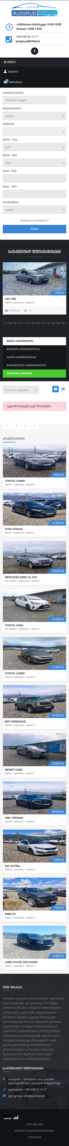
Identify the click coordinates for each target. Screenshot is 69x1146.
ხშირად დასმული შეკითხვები (34, 1131)
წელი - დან (10, 140)
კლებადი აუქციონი (19, 373)
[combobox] (34, 116)
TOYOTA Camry (15, 480)
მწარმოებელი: (12, 108)
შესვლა (13, 72)
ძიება (34, 229)
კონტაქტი (34, 1137)
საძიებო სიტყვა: (13, 93)
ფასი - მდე (10, 186)
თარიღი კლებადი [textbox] (17, 390)
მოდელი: (9, 124)
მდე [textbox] (8, 162)
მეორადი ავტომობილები (23, 349)
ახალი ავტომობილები (21, 357)
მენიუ (10, 62)
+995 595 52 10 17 (27, 36)
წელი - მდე (10, 155)
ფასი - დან (10, 171)
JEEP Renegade (15, 721)
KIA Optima (12, 866)
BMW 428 (55, 298)
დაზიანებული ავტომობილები (26, 365)
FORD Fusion (13, 529)
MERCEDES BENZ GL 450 (21, 577)
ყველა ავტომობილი (19, 341)
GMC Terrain (14, 817)
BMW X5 (10, 914)
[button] (5, 286)
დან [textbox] (8, 147)
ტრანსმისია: (11, 202)
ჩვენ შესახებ (34, 1124)
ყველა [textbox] (10, 116)
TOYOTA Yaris (14, 625)
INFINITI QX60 (13, 769)
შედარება (14, 82)
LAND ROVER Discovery (21, 962)
